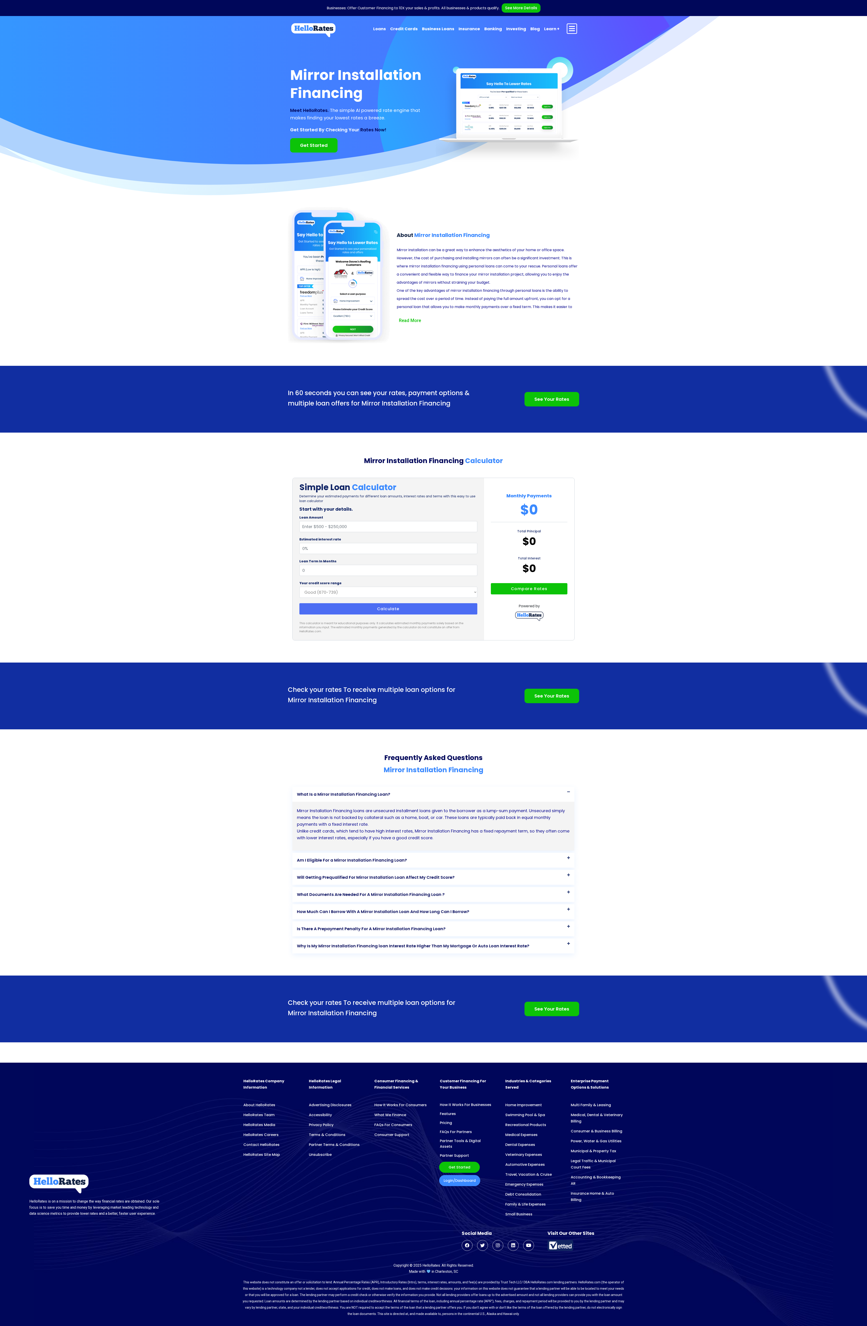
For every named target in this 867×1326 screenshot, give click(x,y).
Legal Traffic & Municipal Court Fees (593, 1164)
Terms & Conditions (327, 1134)
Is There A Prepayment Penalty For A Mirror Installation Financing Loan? (371, 929)
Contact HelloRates (261, 1144)
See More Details (521, 8)
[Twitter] (482, 1245)
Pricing (446, 1122)
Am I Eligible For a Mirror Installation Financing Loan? (352, 860)
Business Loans (438, 29)
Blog (535, 29)
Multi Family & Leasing (591, 1105)
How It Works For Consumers (400, 1105)
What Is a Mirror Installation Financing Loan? (343, 794)
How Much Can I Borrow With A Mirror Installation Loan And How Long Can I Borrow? (383, 911)
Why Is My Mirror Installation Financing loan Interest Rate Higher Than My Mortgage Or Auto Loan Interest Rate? (413, 946)
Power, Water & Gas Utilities (596, 1141)
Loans (379, 29)
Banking (493, 29)
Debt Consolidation (523, 1194)
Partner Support (454, 1155)
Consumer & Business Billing (596, 1131)
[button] (433, 794)
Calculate (388, 609)
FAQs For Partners (456, 1131)
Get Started (459, 1167)
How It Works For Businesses (465, 1104)
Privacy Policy (321, 1124)
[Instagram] (497, 1245)
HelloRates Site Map (261, 1154)
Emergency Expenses (524, 1184)
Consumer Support (391, 1134)
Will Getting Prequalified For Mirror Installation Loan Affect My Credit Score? (375, 877)
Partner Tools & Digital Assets (460, 1143)
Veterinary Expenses (523, 1154)
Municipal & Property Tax (593, 1151)
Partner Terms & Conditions (334, 1144)
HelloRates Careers (261, 1134)
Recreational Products (525, 1124)
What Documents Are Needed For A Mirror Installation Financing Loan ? (371, 894)
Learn (550, 29)
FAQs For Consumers (393, 1124)
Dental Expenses (520, 1144)
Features (448, 1113)
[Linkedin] (513, 1245)
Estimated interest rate (320, 539)
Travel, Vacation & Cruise (528, 1174)
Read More (410, 320)
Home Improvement (523, 1105)
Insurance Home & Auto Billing (592, 1196)
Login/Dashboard (460, 1180)
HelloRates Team (259, 1114)
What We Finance (390, 1114)
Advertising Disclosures (330, 1105)
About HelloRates (259, 1105)
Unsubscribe (320, 1154)
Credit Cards (404, 29)
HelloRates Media (259, 1124)
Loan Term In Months (317, 561)
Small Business (518, 1214)
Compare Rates (529, 588)
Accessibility (320, 1114)
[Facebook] (467, 1245)
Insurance (469, 29)
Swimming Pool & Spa (525, 1114)
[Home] (313, 30)
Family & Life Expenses (525, 1204)
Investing (516, 29)
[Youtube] (528, 1245)
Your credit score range (320, 583)
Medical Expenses (521, 1134)
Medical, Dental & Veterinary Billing (597, 1118)
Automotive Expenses (525, 1164)
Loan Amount (311, 517)
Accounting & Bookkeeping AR (596, 1180)
